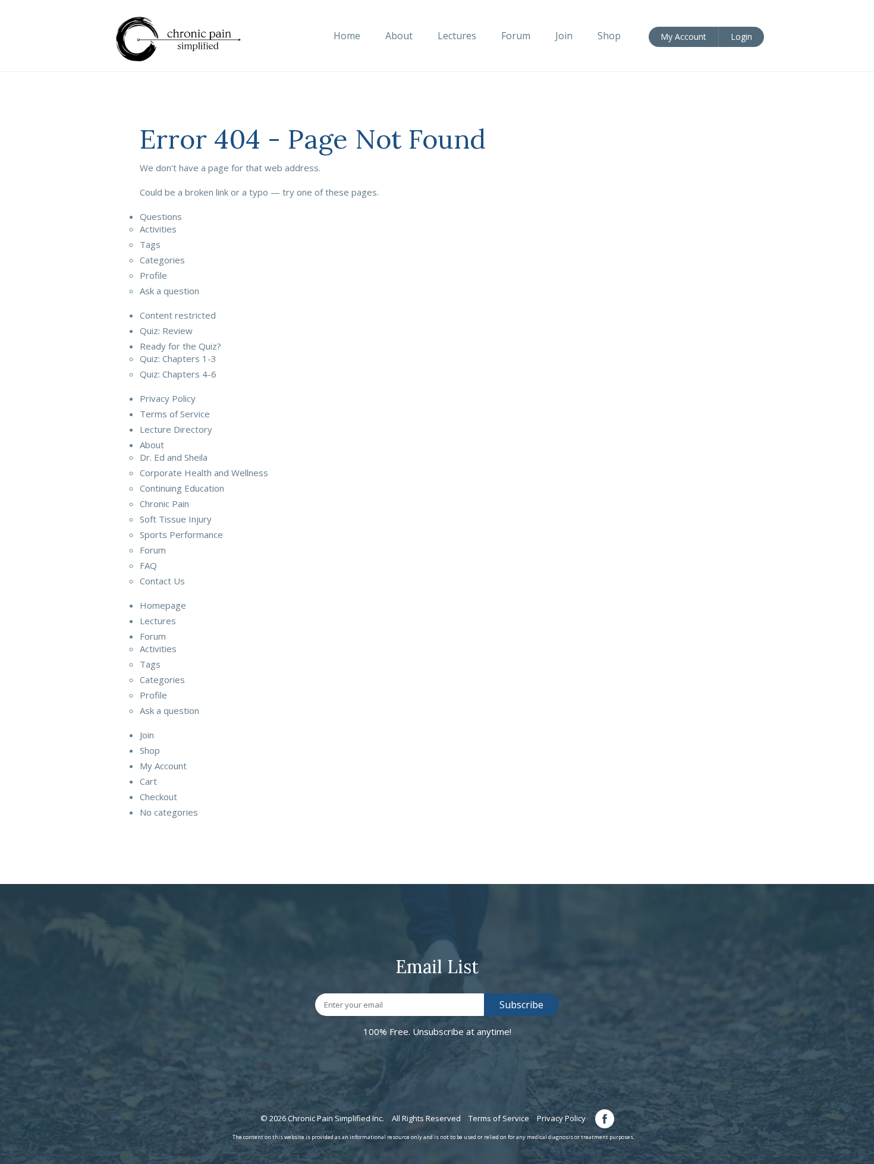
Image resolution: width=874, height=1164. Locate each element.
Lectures (158, 621)
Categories (162, 260)
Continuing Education (182, 488)
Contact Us (162, 581)
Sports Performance (181, 534)
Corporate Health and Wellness (204, 473)
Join (147, 735)
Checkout (158, 797)
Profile (153, 275)
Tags (150, 244)
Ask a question (169, 291)
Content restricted (178, 315)
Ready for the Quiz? (180, 346)
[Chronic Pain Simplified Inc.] (184, 38)
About (152, 445)
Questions (161, 216)
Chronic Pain (164, 503)
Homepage (163, 605)
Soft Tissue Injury (176, 519)
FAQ (148, 565)
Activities (158, 229)
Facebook (604, 1118)
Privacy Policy (168, 398)
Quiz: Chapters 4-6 (178, 374)
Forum (153, 550)
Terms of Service (175, 414)
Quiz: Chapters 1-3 (178, 358)
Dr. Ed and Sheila (174, 457)
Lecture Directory (176, 429)
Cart (148, 781)
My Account (163, 766)
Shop (150, 750)
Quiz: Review (166, 330)
